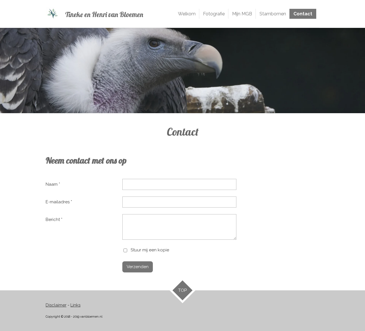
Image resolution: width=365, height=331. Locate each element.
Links (75, 305)
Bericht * (54, 219)
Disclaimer (56, 305)
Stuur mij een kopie (150, 250)
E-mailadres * (59, 201)
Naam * (53, 184)
